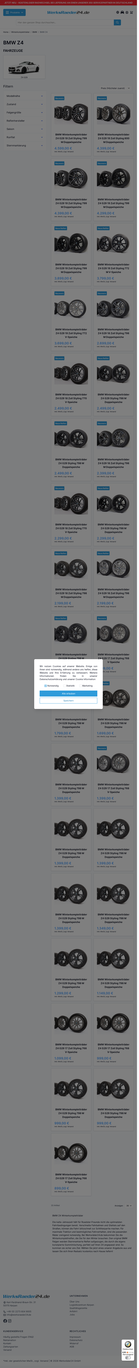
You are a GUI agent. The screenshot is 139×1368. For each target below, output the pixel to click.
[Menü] (132, 1341)
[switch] (128, 1357)
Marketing (87, 685)
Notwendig (53, 685)
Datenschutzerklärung (51, 679)
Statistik (70, 685)
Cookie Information (85, 679)
